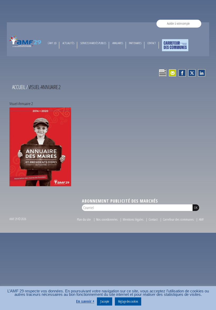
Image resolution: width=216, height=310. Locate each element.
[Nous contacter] (172, 73)
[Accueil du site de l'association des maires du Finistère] (25, 41)
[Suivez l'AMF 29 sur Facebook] (182, 73)
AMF (201, 219)
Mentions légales (133, 219)
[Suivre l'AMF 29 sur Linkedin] (201, 73)
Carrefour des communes (178, 219)
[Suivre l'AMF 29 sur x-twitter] (192, 73)
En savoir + (85, 301)
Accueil (18, 87)
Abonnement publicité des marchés (120, 201)
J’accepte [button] (104, 301)
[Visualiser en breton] (162, 73)
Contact (153, 219)
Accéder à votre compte (178, 23)
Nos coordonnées (106, 219)
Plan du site (84, 219)
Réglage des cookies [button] (128, 301)
